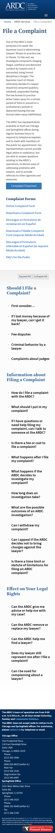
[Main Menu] (46, 15)
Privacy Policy (29, 818)
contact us (15, 729)
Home (7, 22)
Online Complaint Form (20, 206)
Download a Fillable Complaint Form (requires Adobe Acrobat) (25, 233)
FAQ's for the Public (18, 257)
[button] (23, 305)
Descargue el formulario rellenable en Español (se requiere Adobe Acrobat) (27, 246)
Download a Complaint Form (23, 213)
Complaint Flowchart (24, 186)
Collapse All (40, 276)
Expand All (25, 276)
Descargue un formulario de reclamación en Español (23, 222)
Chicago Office (9, 735)
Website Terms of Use (44, 818)
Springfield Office (11, 781)
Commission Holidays (26, 719)
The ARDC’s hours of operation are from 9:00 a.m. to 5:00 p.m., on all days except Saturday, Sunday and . (27, 716)
